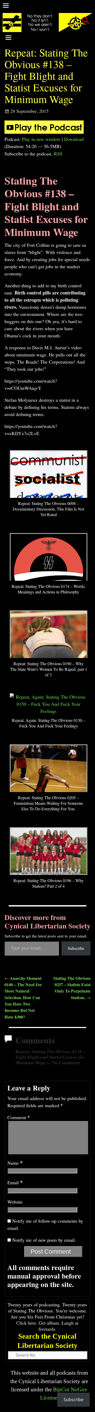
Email (15, 1182)
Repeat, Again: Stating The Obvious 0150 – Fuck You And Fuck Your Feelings (48, 723)
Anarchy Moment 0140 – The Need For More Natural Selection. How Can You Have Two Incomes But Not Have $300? (23, 997)
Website (15, 1202)
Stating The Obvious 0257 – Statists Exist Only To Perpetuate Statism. (72, 988)
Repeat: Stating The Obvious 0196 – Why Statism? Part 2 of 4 (48, 883)
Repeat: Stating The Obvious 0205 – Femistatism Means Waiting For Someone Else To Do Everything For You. (48, 803)
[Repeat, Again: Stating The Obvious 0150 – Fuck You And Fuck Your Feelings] (48, 711)
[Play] (44, 132)
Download (74, 139)
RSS (58, 153)
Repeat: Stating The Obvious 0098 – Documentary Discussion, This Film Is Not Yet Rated (48, 509)
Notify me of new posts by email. (44, 1240)
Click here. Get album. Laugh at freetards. (47, 1326)
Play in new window (41, 139)
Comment (18, 1117)
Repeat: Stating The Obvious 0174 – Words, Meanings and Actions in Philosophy (49, 589)
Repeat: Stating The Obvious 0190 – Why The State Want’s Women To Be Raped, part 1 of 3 (48, 669)
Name (15, 1163)
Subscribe (76, 948)
